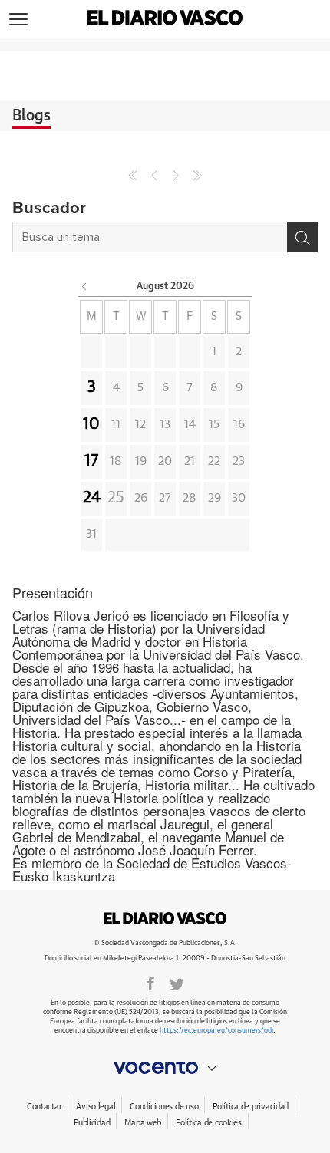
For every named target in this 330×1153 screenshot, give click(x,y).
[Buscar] (302, 237)
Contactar (44, 1106)
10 (91, 424)
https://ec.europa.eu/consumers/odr (216, 1030)
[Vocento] (165, 1068)
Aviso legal (95, 1106)
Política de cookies (209, 1122)
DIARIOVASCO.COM (165, 918)
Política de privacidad (251, 1106)
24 (92, 498)
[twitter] (177, 983)
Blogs (31, 116)
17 (91, 461)
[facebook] (150, 983)
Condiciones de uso (164, 1106)
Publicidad (92, 1122)
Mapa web (142, 1122)
